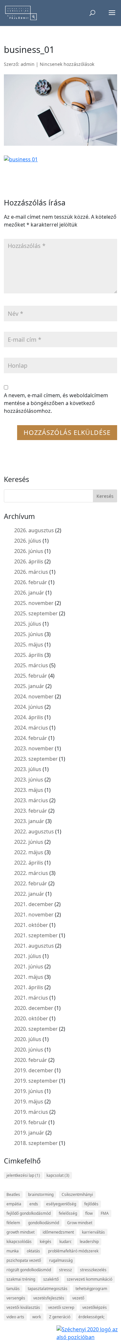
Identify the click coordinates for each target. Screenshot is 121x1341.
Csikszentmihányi (77, 1194)
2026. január (29, 592)
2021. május (28, 976)
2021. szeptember (36, 935)
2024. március (31, 727)
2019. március (31, 1111)
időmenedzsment (58, 1232)
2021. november (34, 914)
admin (28, 64)
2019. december (33, 1070)
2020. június (28, 1049)
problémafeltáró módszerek (73, 1251)
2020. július (27, 1039)
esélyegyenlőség (61, 1204)
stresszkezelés (93, 1270)
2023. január (29, 821)
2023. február (30, 810)
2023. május (28, 790)
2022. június (28, 841)
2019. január (29, 1132)
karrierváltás (93, 1232)
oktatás (33, 1251)
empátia (13, 1204)
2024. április (28, 717)
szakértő (51, 1279)
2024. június (28, 706)
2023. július (27, 769)
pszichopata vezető (23, 1260)
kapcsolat (57, 1175)
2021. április (28, 987)
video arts (15, 1317)
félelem (13, 1222)
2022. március (31, 873)
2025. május (28, 644)
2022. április (28, 862)
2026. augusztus (34, 530)
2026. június (28, 551)
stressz (65, 1270)
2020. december (33, 1008)
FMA (105, 1213)
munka (12, 1251)
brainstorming (41, 1194)
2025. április (28, 654)
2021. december (33, 904)
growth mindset (20, 1232)
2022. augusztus (34, 831)
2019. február (30, 1122)
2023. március (31, 800)
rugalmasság (61, 1260)
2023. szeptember (36, 758)
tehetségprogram (91, 1288)
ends (33, 1204)
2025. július (27, 623)
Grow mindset (79, 1222)
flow (89, 1213)
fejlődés (91, 1204)
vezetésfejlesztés (48, 1298)
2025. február (30, 675)
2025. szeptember (36, 613)
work (36, 1317)
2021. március (31, 997)
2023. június (28, 779)
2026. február (30, 582)
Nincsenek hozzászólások (67, 64)
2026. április (28, 561)
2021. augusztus (34, 945)
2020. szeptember (36, 1028)
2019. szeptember (36, 1080)
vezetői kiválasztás (23, 1307)
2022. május (28, 852)
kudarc (65, 1241)
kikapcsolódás (19, 1241)
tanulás (13, 1288)
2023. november (34, 748)
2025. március (31, 665)
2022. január (29, 893)
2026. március (31, 571)
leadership (89, 1241)
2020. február (30, 1060)
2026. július (27, 540)
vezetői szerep (61, 1307)
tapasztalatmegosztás (47, 1288)
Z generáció (59, 1317)
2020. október (31, 1018)
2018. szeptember (36, 1143)
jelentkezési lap (23, 1175)
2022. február (30, 883)
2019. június (28, 1091)
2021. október (31, 925)
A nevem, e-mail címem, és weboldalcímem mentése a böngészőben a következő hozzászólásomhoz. (56, 403)
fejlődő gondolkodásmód (28, 1213)
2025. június (28, 634)
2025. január (29, 686)
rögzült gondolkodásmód (28, 1270)
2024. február (30, 738)
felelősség (68, 1213)
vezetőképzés (94, 1307)
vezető (78, 1298)
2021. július (27, 956)
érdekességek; (91, 1317)
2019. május (28, 1101)
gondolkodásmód (43, 1222)
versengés (15, 1298)
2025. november (34, 603)
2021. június (28, 966)
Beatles (13, 1194)
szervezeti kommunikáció (89, 1279)
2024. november (34, 696)
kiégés (45, 1241)
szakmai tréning (20, 1279)
